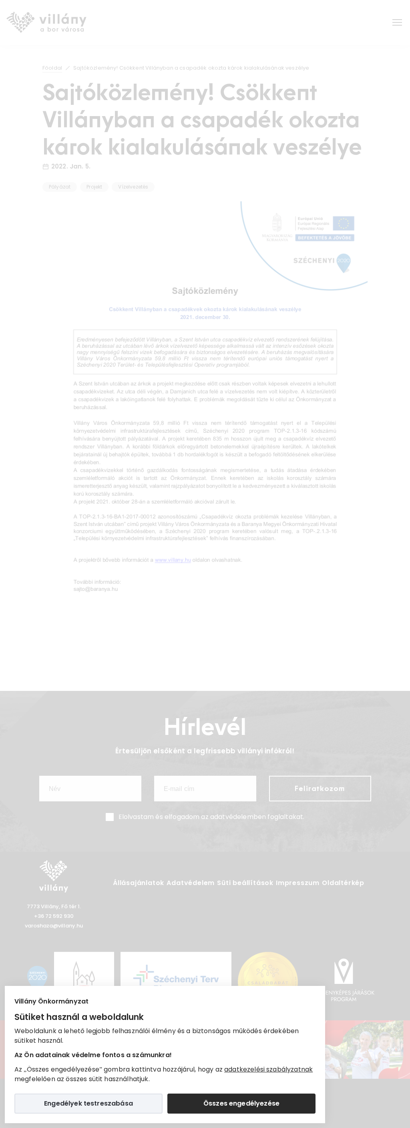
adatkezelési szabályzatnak (268, 1069)
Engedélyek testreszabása (88, 1103)
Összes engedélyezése (241, 1103)
